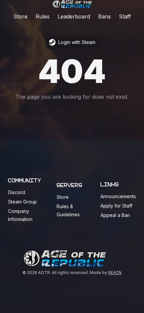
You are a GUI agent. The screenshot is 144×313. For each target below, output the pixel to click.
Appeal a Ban (115, 215)
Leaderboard (74, 16)
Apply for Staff (116, 206)
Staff (125, 16)
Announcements (118, 196)
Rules (42, 16)
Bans (104, 16)
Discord (16, 192)
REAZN (115, 272)
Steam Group (22, 202)
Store (20, 16)
